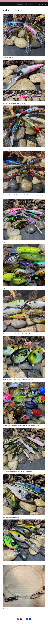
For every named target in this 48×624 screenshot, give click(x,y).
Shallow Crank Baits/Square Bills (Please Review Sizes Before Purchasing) (21, 425)
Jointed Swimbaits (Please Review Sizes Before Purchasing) (18, 379)
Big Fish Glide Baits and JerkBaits (11, 517)
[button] (2, 4)
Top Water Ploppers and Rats (10, 288)
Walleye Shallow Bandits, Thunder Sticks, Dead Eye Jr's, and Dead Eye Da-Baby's (23, 195)
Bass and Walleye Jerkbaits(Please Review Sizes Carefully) (17, 471)
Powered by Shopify (16, 621)
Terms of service (29, 621)
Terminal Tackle (7, 609)
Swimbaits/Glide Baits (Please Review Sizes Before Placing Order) (19, 334)
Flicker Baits (6, 242)
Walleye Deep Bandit (8, 149)
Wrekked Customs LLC (9, 621)
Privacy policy (23, 621)
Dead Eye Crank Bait (8, 57)
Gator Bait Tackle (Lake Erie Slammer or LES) (14, 103)
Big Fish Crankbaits (8, 563)
